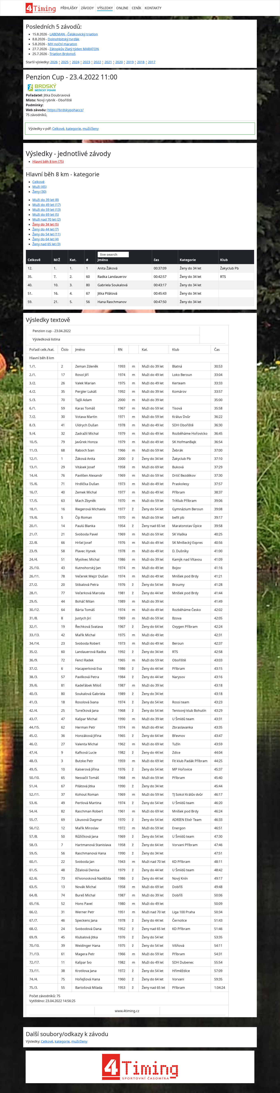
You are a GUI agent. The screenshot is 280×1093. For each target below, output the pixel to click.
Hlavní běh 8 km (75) (48, 161)
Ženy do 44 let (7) (45, 229)
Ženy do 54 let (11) (46, 234)
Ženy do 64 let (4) (45, 239)
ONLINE (122, 8)
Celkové (58, 128)
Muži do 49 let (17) (46, 205)
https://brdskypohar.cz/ (65, 110)
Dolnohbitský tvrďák (63, 39)
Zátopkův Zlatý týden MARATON (74, 49)
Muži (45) (39, 186)
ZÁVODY (87, 8)
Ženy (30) (39, 191)
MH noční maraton (62, 44)
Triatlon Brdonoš (63, 54)
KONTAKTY (153, 8)
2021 (108, 62)
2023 (86, 62)
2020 (119, 62)
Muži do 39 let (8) (45, 200)
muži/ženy (91, 128)
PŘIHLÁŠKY (68, 8)
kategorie (73, 128)
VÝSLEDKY (105, 8)
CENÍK (136, 8)
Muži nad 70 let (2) (46, 219)
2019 (130, 62)
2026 (54, 62)
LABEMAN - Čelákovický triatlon (74, 34)
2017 (151, 62)
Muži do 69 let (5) (45, 214)
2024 (75, 62)
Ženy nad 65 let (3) (46, 244)
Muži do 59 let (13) (46, 209)
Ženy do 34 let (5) (45, 224)
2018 (141, 62)
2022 (97, 62)
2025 (64, 62)
